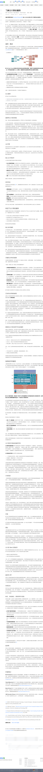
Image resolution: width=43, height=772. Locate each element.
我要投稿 (20, 760)
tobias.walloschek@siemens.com (25, 685)
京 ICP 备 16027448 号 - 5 (27, 770)
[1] (38, 48)
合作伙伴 (20, 761)
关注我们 (20, 764)
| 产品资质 (42, 770)
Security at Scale (14, 719)
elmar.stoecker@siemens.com (24, 691)
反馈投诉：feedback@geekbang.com (30, 762)
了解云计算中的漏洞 (15, 722)
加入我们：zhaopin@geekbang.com (30, 763)
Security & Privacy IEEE (18, 17)
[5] (16, 642)
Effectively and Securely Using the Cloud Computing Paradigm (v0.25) (29, 706)
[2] (15, 184)
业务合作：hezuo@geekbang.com (29, 761)
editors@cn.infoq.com (30, 728)
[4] (28, 400)
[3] (6, 710)
